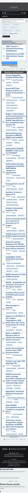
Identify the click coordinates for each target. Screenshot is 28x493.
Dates (18, 30)
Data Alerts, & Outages (8, 42)
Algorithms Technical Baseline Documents (15, 392)
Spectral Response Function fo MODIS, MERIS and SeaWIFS (14, 135)
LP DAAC (22, 100)
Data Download (11, 158)
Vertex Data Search (12, 205)
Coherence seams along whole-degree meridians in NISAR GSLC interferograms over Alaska (15, 424)
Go (16, 481)
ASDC (14, 327)
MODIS (8, 82)
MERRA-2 (9, 161)
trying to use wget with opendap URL (15, 362)
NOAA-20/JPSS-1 (12, 105)
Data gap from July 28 (15, 184)
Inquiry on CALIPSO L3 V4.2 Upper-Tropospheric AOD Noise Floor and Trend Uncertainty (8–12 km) (15, 320)
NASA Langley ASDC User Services (16, 454)
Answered (6, 24)
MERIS (15, 140)
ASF (14, 127)
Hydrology (9, 388)
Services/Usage (7, 30)
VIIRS (8, 180)
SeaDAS (9, 85)
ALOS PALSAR (17, 414)
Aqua (14, 228)
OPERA (21, 199)
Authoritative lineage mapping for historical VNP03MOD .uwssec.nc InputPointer (15, 168)
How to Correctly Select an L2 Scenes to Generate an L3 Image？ (16, 222)
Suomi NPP (10, 110)
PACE (16, 271)
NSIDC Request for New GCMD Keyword (16, 275)
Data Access (10, 266)
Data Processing (18, 80)
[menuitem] (9, 449)
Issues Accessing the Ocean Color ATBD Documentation (15, 350)
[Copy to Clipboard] (0, 491)
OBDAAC (16, 82)
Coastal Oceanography (13, 263)
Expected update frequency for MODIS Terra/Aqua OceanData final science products (15, 245)
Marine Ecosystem (12, 268)
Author (5, 33)
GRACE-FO (17, 385)
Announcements (18, 97)
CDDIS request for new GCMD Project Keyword (16, 235)
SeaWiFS (9, 145)
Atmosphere (16, 175)
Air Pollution (16, 155)
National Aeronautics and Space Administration (14, 456)
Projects (13, 27)
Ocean (8, 253)
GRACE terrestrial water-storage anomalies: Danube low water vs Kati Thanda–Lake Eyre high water (16, 378)
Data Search (10, 178)
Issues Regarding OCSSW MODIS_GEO (14, 76)
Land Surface (10, 103)
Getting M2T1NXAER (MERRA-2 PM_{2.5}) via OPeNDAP (15, 151)
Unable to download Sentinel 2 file (14, 209)
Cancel (11, 481)
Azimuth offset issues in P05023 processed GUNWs (15, 295)
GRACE (8, 385)
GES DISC (21, 158)
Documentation (17, 355)
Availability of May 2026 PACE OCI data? (15, 258)
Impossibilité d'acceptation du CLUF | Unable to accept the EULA (15, 408)
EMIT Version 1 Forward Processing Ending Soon (14, 48)
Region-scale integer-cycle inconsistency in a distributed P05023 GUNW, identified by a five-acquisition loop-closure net (16, 119)
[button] (4, 69)
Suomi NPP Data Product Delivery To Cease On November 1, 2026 (15, 91)
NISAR (21, 130)
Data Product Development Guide (15, 398)
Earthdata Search (11, 100)
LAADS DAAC (20, 178)
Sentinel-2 (21, 215)
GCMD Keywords (18, 239)
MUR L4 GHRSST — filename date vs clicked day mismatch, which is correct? (15, 336)
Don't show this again (7, 21)
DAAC (5, 27)
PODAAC (9, 345)
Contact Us (14, 459)
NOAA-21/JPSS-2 (12, 108)
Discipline (16, 24)
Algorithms (20, 127)
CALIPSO (19, 330)
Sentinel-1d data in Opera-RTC (14, 193)
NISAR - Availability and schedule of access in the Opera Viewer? (16, 284)
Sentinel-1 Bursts (11, 202)
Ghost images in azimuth (12, 306)
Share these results (8, 65)
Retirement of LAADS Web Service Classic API (15, 56)
